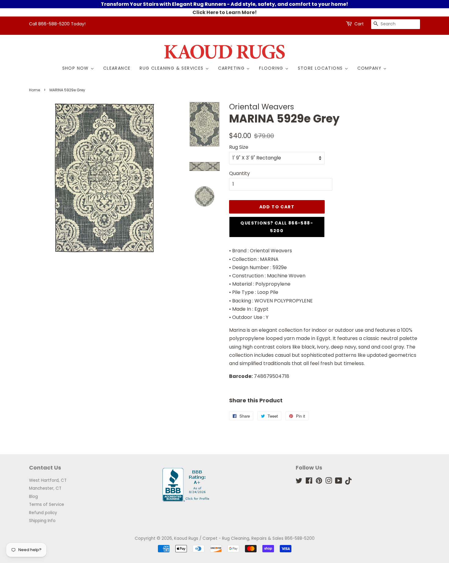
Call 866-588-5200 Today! (57, 24)
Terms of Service (46, 504)
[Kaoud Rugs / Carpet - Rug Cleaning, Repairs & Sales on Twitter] (299, 482)
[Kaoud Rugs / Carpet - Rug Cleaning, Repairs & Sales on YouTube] (338, 482)
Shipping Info (42, 521)
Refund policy (43, 513)
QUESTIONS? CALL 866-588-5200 (276, 227)
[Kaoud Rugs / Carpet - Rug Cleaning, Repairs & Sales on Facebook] (308, 482)
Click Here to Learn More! (224, 12)
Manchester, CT (45, 488)
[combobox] (395, 24)
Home (34, 90)
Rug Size (238, 147)
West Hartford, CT (48, 480)
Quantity (239, 173)
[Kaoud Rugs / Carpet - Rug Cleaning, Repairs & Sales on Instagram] (328, 482)
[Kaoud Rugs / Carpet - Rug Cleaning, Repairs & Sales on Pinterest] (319, 482)
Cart (359, 24)
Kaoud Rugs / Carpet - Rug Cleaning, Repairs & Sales (228, 538)
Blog (33, 496)
